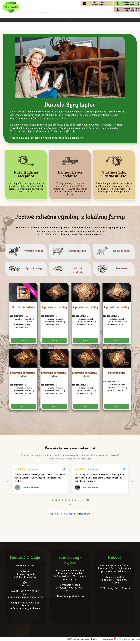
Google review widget (61, 513)
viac (23, 340)
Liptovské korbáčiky (54, 307)
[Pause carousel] (70, 504)
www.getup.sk (108, 639)
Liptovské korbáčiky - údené (23, 374)
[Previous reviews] (7, 481)
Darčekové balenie (23, 307)
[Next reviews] (132, 481)
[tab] (52, 500)
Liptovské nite (116, 372)
